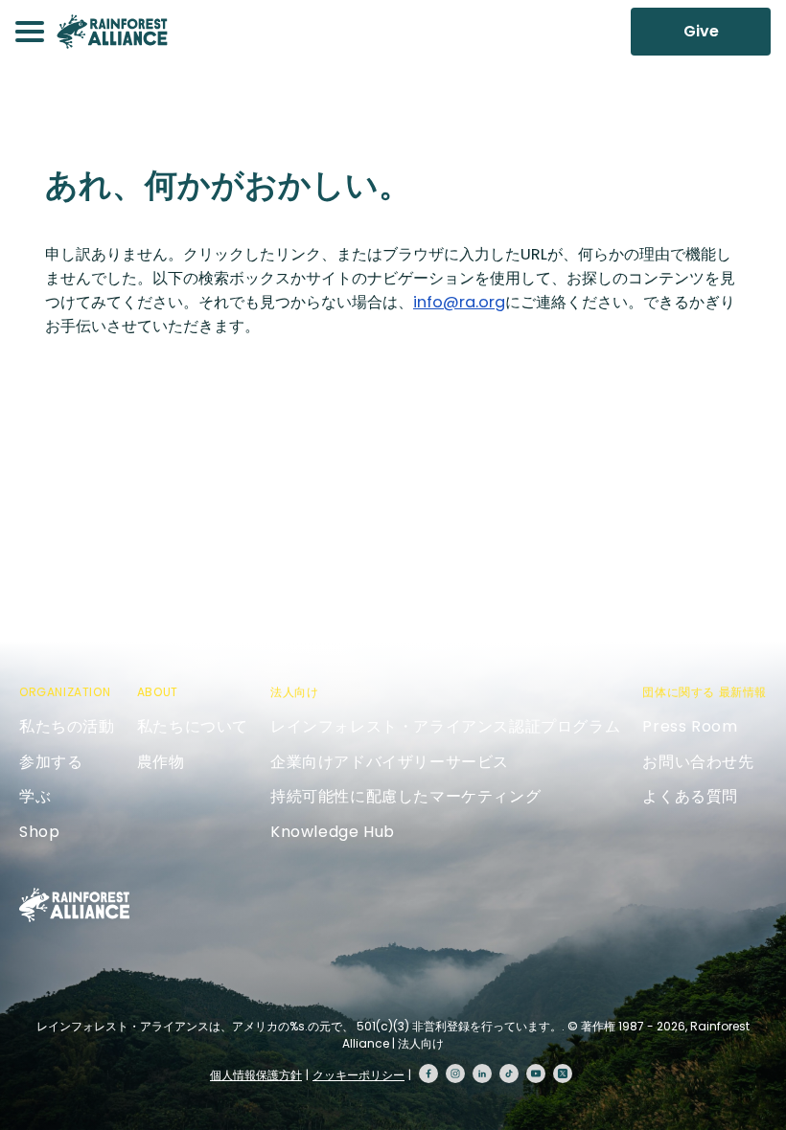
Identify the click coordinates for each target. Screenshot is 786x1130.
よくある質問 (690, 796)
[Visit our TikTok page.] (509, 1073)
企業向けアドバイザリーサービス (389, 762)
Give (701, 31)
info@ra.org (459, 302)
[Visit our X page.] (562, 1073)
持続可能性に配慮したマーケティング (405, 796)
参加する (50, 762)
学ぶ (35, 796)
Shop (39, 832)
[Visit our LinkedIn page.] (482, 1073)
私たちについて (192, 726)
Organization (64, 692)
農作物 (161, 762)
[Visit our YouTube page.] (535, 1073)
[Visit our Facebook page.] (428, 1073)
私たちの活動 (67, 726)
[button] (29, 31)
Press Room (689, 726)
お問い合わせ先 (697, 762)
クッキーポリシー (358, 1075)
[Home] (112, 31)
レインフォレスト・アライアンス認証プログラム (445, 726)
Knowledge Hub (332, 832)
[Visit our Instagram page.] (455, 1073)
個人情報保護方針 (256, 1075)
